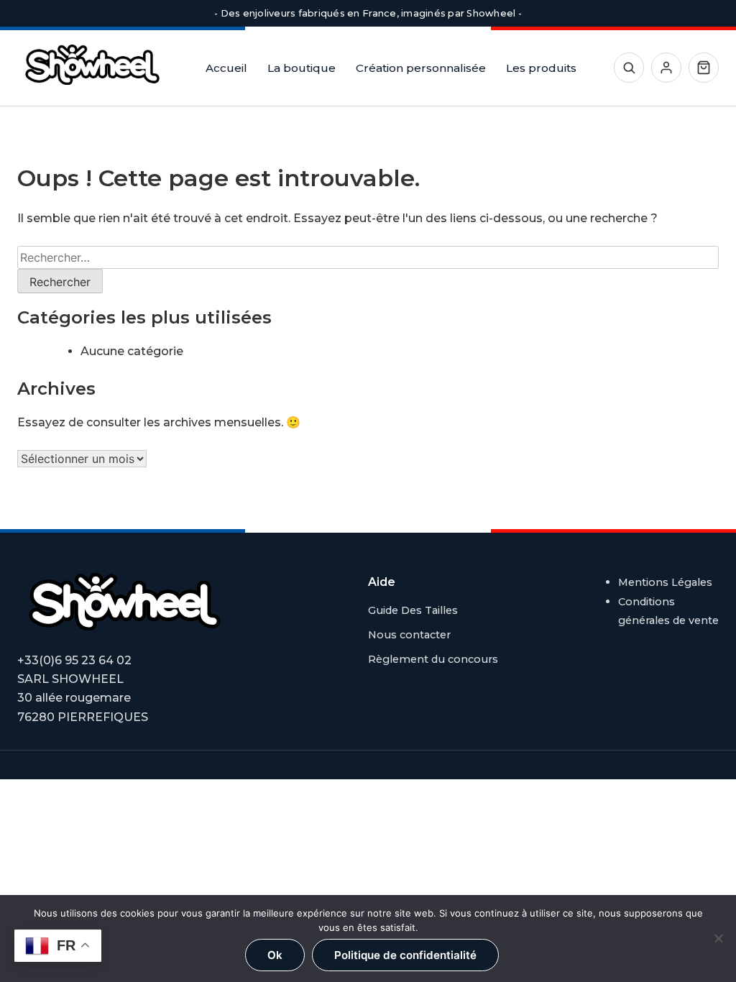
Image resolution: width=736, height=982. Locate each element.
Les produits (541, 68)
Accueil (226, 68)
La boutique (301, 68)
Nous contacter (409, 634)
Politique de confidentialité (405, 955)
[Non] (718, 938)
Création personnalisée (421, 68)
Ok (274, 955)
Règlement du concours (433, 659)
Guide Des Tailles (413, 610)
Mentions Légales (665, 582)
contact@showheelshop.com (220, 660)
